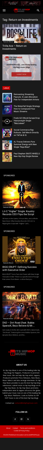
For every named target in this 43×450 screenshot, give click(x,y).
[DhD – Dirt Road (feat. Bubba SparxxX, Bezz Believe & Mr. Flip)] (21, 306)
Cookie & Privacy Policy (21, 431)
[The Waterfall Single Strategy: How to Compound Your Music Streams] (7, 109)
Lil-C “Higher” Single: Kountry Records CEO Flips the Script (18, 213)
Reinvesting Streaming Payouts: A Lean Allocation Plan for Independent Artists (26, 97)
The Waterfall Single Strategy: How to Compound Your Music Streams (27, 109)
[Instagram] (21, 419)
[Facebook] (15, 419)
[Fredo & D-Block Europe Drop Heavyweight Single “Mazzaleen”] (7, 121)
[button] (4, 10)
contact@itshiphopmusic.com (26, 403)
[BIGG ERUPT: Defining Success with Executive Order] (21, 250)
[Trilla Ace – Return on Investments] (21, 33)
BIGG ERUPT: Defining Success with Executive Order (19, 268)
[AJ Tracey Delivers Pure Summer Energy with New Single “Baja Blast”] (7, 145)
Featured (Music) (8, 42)
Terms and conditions (27, 428)
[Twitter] (28, 419)
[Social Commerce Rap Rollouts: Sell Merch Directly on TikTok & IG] (7, 133)
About (8, 428)
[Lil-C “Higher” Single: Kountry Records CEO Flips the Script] (21, 194)
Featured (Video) (8, 318)
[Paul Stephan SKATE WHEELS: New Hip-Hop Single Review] (7, 157)
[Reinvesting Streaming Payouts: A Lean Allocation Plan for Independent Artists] (7, 98)
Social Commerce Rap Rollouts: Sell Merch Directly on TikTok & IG (26, 132)
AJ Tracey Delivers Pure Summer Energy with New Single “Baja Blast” (25, 144)
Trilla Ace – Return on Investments (14, 47)
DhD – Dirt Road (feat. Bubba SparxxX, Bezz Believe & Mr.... (18, 324)
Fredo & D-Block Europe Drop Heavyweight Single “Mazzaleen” (27, 120)
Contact (15, 428)
